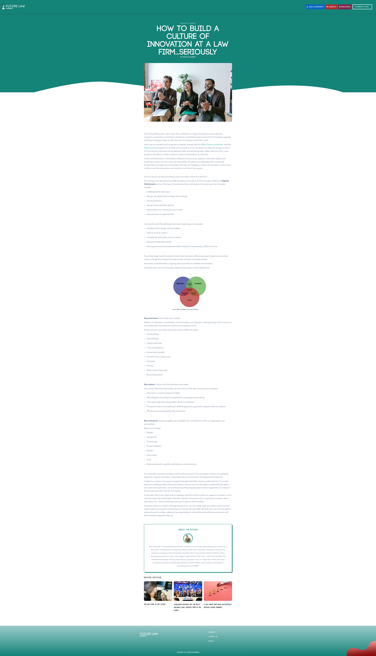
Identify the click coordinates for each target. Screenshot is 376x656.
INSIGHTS (332, 7)
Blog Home (184, 23)
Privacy (211, 641)
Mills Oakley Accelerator (212, 145)
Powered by (188, 652)
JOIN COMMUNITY (316, 7)
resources (346, 7)
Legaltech (192, 23)
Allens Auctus (150, 148)
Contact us (213, 636)
